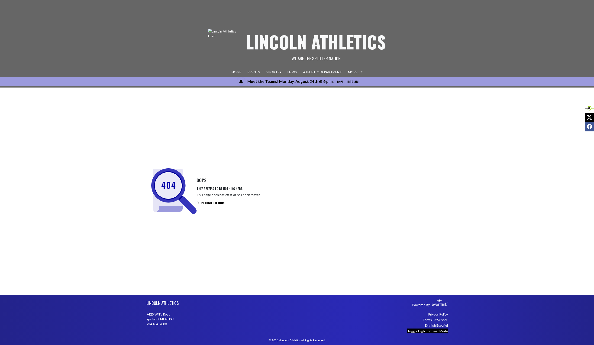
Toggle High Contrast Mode (427, 331)
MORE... (354, 72)
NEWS (292, 72)
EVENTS (254, 72)
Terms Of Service (435, 320)
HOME (236, 72)
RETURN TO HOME (213, 202)
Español (442, 325)
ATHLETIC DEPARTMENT (322, 72)
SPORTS (272, 72)
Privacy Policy (438, 314)
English (430, 325)
